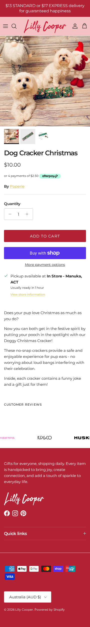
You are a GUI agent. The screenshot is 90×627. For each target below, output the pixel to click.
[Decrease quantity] (8, 214)
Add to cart (45, 236)
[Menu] (5, 26)
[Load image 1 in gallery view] (45, 81)
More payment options (45, 265)
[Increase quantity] (28, 214)
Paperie (17, 186)
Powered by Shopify (49, 609)
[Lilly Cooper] (45, 26)
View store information (27, 294)
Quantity (12, 203)
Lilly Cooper (24, 609)
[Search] (16, 26)
